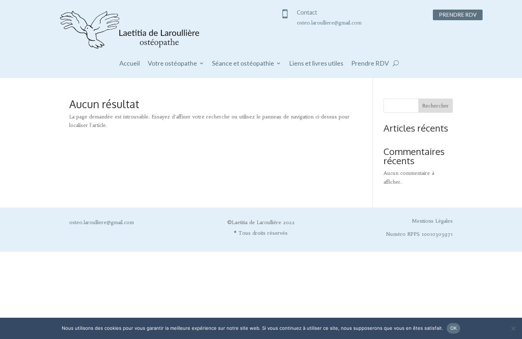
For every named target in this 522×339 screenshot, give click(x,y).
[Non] (513, 328)
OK (453, 328)
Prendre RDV (458, 14)
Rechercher (435, 105)
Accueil (129, 64)
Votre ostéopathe (172, 64)
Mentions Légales (432, 221)
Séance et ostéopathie (243, 64)
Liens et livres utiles (316, 64)
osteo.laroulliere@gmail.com (329, 23)
